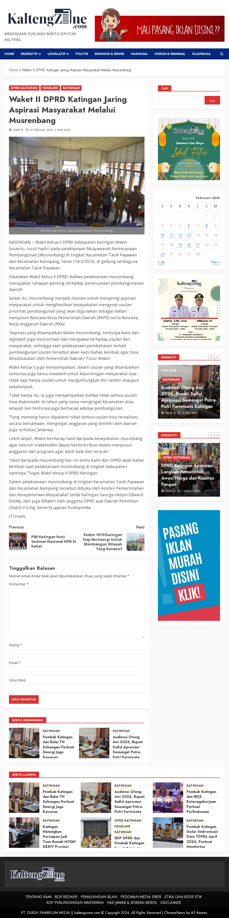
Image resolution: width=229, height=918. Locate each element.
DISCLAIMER (170, 902)
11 (171, 235)
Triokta (18, 130)
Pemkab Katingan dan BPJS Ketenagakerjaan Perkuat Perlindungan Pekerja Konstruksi (203, 804)
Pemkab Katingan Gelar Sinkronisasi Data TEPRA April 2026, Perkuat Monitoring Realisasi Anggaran (203, 839)
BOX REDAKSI (66, 896)
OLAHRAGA (201, 54)
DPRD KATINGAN (24, 88)
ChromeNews (174, 912)
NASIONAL (139, 54)
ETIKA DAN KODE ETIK (183, 896)
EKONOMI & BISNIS (109, 54)
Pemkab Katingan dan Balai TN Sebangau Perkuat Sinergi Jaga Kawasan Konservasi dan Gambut (58, 752)
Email (15, 662)
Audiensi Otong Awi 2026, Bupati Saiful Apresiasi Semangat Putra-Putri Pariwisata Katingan (128, 749)
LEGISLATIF (57, 54)
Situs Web (17, 680)
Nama (15, 645)
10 (162, 235)
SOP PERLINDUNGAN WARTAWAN (75, 902)
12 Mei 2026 (189, 413)
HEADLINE (50, 88)
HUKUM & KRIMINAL (170, 54)
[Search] (222, 54)
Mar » (215, 262)
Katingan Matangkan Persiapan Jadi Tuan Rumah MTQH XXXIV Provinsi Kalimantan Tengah (59, 839)
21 (198, 244)
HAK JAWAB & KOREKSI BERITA (132, 902)
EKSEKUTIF (29, 54)
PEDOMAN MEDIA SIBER (141, 896)
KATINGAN (71, 88)
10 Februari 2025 (41, 130)
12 (180, 235)
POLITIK (82, 54)
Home (9, 54)
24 (162, 254)
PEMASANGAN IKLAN (99, 896)
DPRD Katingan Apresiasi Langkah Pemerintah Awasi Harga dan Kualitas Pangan (187, 475)
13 (189, 235)
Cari (164, 89)
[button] (164, 309)
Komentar (19, 584)
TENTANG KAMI (38, 896)
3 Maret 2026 (191, 491)
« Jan (161, 262)
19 (180, 244)
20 (189, 244)
